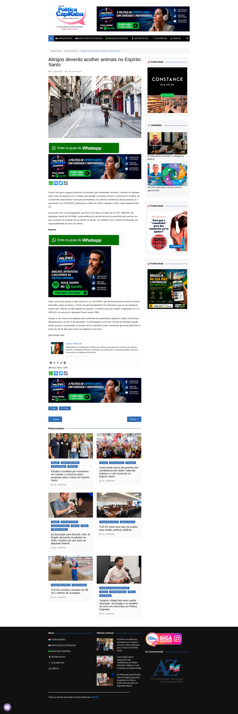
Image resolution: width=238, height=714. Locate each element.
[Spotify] (65, 363)
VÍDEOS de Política (59, 529)
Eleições (55, 463)
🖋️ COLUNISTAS (159, 38)
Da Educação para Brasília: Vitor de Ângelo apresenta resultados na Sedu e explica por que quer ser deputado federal (129, 680)
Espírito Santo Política (70, 463)
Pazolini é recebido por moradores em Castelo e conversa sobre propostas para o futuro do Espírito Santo (128, 645)
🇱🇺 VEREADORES (63, 38)
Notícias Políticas (74, 71)
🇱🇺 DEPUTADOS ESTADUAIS (89, 38)
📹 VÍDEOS (175, 38)
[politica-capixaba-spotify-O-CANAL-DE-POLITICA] (79, 271)
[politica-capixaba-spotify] (143, 19)
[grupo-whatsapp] (84, 148)
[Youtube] (51, 363)
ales (54, 408)
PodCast (75, 526)
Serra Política (105, 596)
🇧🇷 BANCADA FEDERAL (117, 38)
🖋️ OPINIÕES (155, 125)
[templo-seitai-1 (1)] (167, 231)
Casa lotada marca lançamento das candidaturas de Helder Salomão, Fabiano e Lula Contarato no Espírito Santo (129, 662)
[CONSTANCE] (167, 90)
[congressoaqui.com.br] (167, 289)
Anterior (56, 419)
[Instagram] (54, 363)
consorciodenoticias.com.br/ (77, 356)
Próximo (133, 419)
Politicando (72, 466)
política (66, 408)
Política (84, 526)
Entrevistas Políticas (69, 522)
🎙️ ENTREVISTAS (139, 38)
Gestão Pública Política (109, 522)
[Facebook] (58, 363)
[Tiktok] (61, 363)
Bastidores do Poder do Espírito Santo (114, 588)
